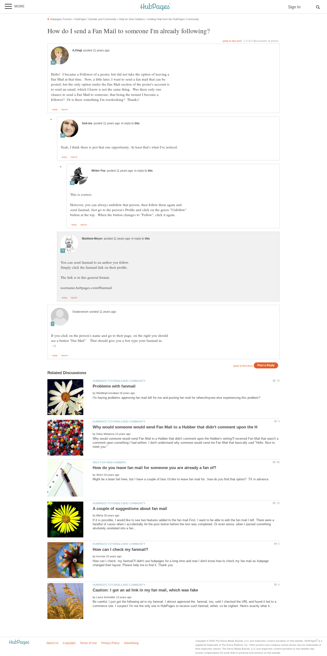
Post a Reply (266, 365)
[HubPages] (155, 7)
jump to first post (243, 365)
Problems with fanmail (114, 386)
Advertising (131, 643)
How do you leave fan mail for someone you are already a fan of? (154, 467)
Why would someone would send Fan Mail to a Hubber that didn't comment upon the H (175, 427)
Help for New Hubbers (109, 462)
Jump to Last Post (232, 40)
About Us (52, 643)
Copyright (69, 643)
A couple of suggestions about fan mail (130, 508)
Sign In (294, 7)
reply (54, 109)
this (137, 123)
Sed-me (87, 123)
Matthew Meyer (92, 238)
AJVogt (77, 50)
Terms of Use (88, 643)
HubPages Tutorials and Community (119, 380)
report (64, 109)
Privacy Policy (110, 643)
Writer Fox (98, 170)
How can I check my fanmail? (120, 549)
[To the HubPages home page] (19, 642)
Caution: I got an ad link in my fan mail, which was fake (145, 590)
